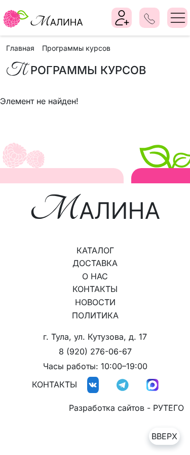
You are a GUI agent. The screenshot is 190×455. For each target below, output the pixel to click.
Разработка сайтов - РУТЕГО (126, 408)
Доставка (95, 263)
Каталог (95, 250)
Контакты (95, 289)
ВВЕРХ (164, 436)
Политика (95, 315)
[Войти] (122, 17)
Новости (95, 302)
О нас (95, 276)
